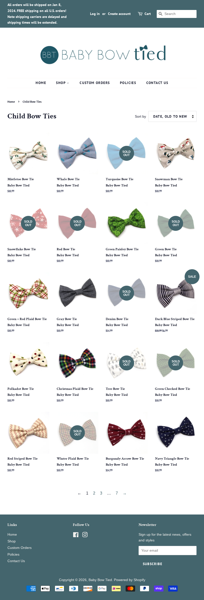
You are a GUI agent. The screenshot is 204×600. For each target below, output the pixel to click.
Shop (61, 83)
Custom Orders (95, 83)
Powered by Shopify (129, 580)
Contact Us (157, 83)
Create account (119, 13)
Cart (148, 13)
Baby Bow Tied (100, 580)
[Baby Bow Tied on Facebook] (76, 536)
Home (41, 83)
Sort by (140, 116)
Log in (95, 13)
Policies (128, 83)
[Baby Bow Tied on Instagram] (85, 536)
